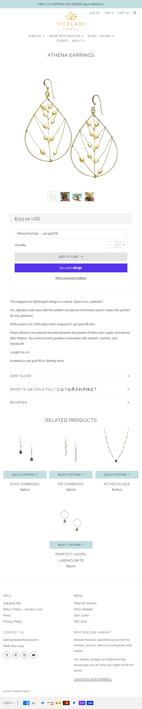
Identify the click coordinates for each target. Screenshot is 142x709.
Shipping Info (12, 603)
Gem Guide (81, 615)
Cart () (123, 12)
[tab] (53, 197)
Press (7, 615)
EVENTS (62, 40)
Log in (94, 12)
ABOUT (77, 40)
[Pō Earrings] (71, 449)
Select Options (23, 474)
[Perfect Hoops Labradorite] (71, 519)
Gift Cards (80, 621)
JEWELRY (35, 36)
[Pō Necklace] (117, 449)
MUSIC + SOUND (99, 36)
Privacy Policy (13, 621)
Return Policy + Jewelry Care (22, 609)
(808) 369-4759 (13, 646)
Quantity (20, 245)
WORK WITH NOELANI (64, 36)
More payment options (71, 278)
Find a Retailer (83, 609)
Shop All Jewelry (85, 603)
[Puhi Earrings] (25, 449)
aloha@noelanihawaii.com (20, 640)
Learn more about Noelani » (93, 679)
